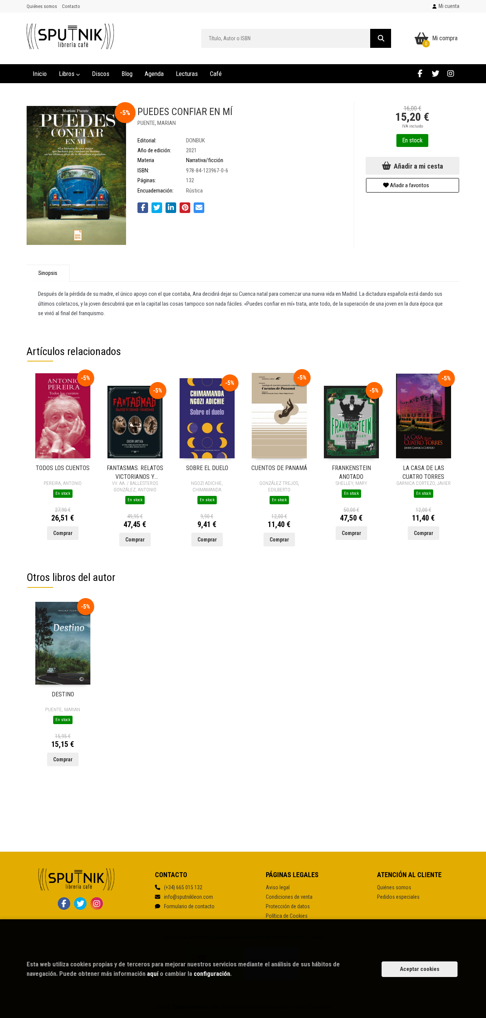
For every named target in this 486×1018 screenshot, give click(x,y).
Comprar (63, 533)
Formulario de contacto (189, 906)
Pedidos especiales (398, 897)
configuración (212, 973)
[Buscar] (380, 38)
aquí (152, 973)
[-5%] (62, 415)
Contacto (71, 6)
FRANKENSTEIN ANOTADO (351, 471)
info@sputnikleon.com (188, 897)
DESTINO (63, 694)
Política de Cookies (287, 916)
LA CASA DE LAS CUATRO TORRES (423, 471)
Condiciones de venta (289, 897)
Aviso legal (278, 887)
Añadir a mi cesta (417, 166)
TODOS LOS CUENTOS (63, 468)
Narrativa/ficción (204, 160)
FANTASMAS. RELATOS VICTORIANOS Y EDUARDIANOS (135, 471)
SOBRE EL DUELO (207, 468)
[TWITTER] (435, 73)
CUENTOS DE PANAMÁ (279, 468)
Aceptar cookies (419, 969)
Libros (67, 73)
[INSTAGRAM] (450, 73)
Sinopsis (47, 273)
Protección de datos (288, 906)
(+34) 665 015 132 (183, 887)
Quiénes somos (42, 6)
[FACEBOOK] (420, 73)
